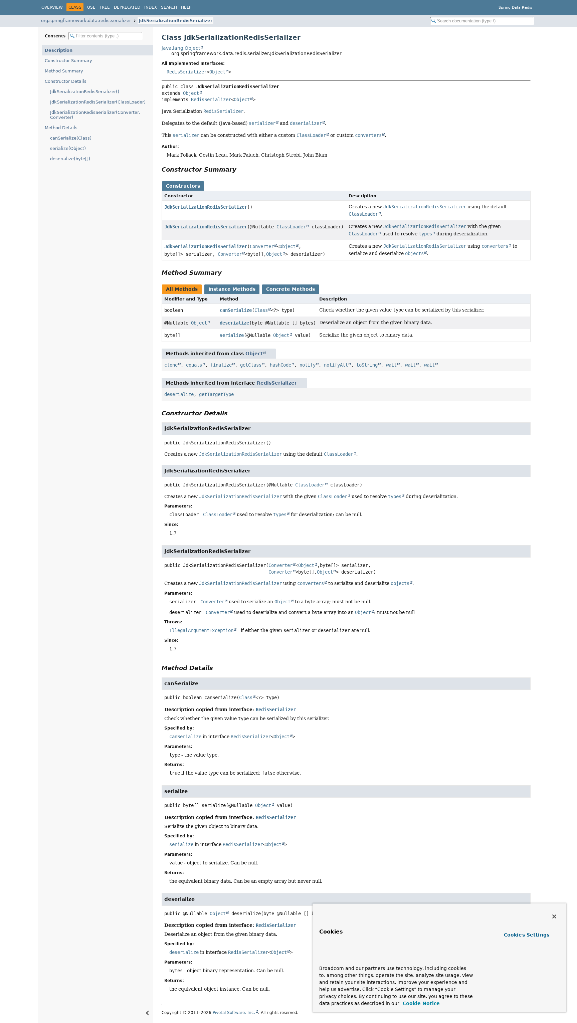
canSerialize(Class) (70, 138)
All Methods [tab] (182, 289)
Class (261, 310)
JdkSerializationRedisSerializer (175, 20)
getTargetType (216, 394)
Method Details (61, 127)
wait (391, 365)
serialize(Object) (68, 148)
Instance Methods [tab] (231, 289)
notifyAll (336, 365)
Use (91, 7)
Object (217, 71)
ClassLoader (291, 226)
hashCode (280, 365)
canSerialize (236, 310)
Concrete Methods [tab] (290, 289)
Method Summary (64, 70)
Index (150, 7)
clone (171, 365)
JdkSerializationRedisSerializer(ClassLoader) (98, 102)
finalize (221, 365)
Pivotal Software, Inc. (234, 1012)
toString (367, 365)
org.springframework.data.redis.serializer (86, 20)
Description (58, 50)
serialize (232, 335)
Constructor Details (65, 81)
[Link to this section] (241, 169)
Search (169, 7)
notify (308, 365)
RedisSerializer (187, 71)
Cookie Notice (420, 1003)
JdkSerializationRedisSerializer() (84, 91)
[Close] (554, 916)
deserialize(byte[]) (70, 158)
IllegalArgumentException (201, 630)
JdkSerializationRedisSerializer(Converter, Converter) (95, 115)
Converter (262, 246)
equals (194, 365)
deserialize (234, 323)
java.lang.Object (181, 48)
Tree (105, 7)
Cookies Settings (526, 935)
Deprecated (127, 7)
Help (186, 7)
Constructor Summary (68, 60)
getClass (250, 365)
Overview (52, 7)
